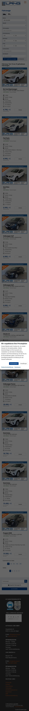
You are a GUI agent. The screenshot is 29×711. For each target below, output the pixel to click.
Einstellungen (23, 363)
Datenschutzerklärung (7, 367)
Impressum (17, 367)
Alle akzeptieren (14, 363)
